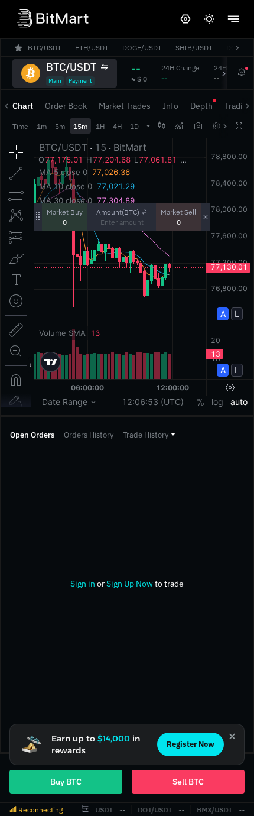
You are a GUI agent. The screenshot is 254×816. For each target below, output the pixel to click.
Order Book (66, 106)
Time (20, 126)
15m (80, 126)
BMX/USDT (214, 809)
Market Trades (125, 106)
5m (60, 126)
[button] (149, 435)
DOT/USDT (154, 809)
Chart (22, 106)
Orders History (88, 435)
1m (42, 126)
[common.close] (232, 736)
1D (134, 126)
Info (170, 106)
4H (117, 126)
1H (100, 126)
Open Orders (32, 435)
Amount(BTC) (117, 212)
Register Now (190, 744)
